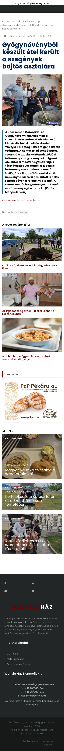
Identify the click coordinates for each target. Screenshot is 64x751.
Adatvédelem (30, 741)
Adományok (21, 212)
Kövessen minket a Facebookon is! (21, 200)
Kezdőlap (7, 21)
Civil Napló (12, 653)
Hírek (17, 21)
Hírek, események (32, 21)
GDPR (40, 733)
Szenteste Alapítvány (18, 664)
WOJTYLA (32, 607)
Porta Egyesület (15, 658)
